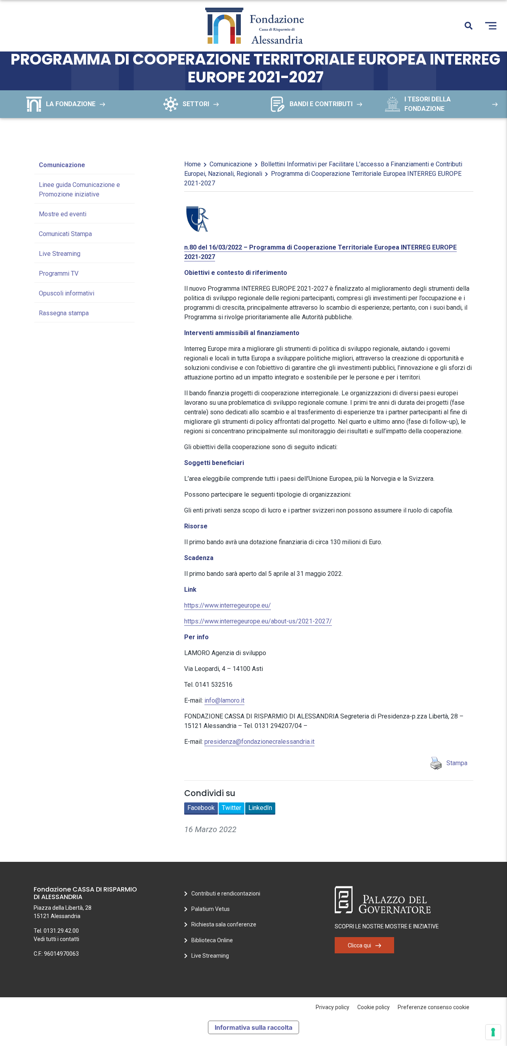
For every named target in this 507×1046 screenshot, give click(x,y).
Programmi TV (58, 273)
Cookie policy (373, 1007)
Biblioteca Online (212, 940)
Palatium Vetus (210, 909)
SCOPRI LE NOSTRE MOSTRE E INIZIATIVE (387, 926)
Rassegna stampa (64, 313)
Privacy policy (332, 1007)
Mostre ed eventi (62, 214)
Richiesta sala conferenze (223, 924)
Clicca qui (359, 945)
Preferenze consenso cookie (433, 1007)
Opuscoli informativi (66, 293)
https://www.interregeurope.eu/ (227, 605)
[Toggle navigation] (490, 25)
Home (192, 164)
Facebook (201, 808)
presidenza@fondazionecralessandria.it (259, 741)
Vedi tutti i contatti (56, 939)
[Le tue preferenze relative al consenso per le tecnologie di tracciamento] (493, 1032)
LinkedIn (260, 808)
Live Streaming (59, 253)
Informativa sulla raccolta (253, 1027)
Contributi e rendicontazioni (225, 893)
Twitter (231, 808)
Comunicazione (62, 165)
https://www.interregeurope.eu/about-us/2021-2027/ (258, 621)
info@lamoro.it (224, 700)
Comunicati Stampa (65, 234)
